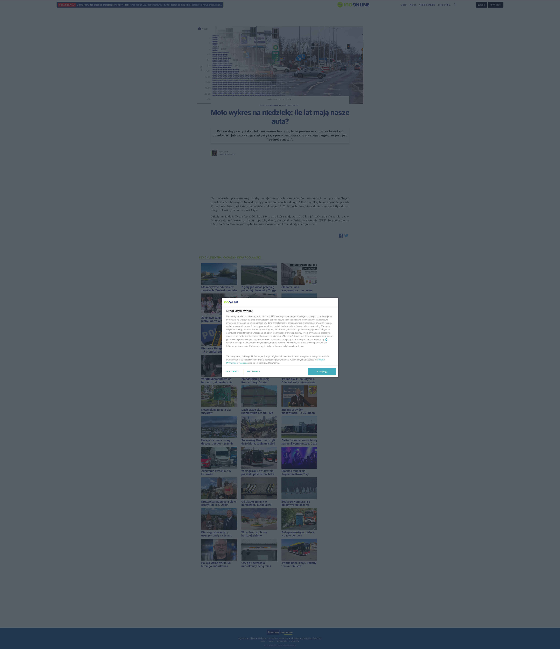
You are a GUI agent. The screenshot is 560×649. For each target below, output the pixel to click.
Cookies (244, 363)
